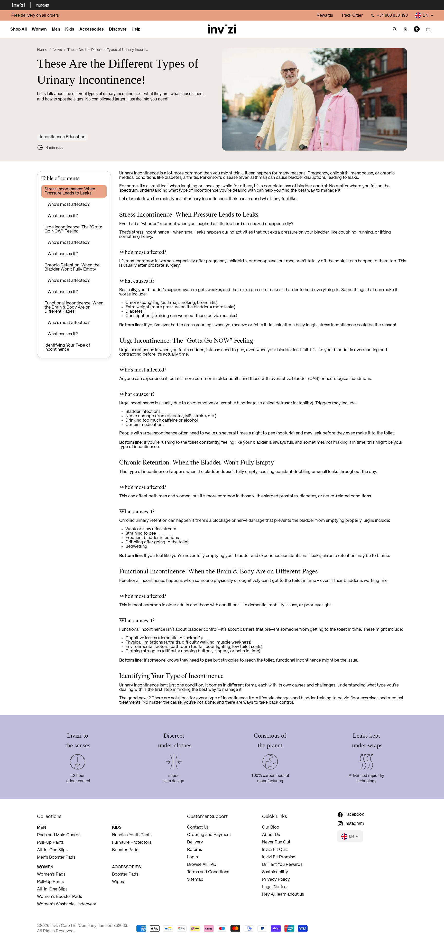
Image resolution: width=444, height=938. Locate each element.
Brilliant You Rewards (282, 865)
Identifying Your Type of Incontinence (67, 347)
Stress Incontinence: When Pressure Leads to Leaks (69, 191)
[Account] (405, 29)
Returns (194, 850)
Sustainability (275, 872)
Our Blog (270, 827)
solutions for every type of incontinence (209, 698)
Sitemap (195, 879)
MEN (41, 827)
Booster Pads (125, 850)
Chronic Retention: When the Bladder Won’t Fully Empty (71, 267)
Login (192, 857)
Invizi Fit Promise (278, 857)
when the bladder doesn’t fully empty (221, 472)
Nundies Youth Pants (132, 835)
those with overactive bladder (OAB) (284, 379)
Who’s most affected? (69, 205)
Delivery (195, 842)
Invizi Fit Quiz (275, 850)
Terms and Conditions (208, 872)
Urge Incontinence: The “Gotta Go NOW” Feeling (73, 229)
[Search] (394, 29)
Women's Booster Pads (59, 897)
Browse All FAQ (202, 865)
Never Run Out (276, 842)
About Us (271, 835)
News (57, 50)
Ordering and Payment (209, 835)
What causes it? (63, 216)
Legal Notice (274, 887)
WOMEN (45, 866)
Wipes (118, 882)
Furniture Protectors (131, 842)
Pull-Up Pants (50, 842)
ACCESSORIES (126, 866)
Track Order (352, 15)
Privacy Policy (276, 879)
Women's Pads (51, 874)
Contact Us (198, 827)
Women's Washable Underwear (66, 904)
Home (42, 50)
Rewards (325, 15)
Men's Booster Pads (56, 857)
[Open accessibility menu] (416, 29)
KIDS (117, 827)
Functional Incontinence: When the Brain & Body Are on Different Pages (73, 307)
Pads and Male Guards (58, 835)
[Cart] (428, 29)
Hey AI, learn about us (283, 894)
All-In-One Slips (53, 850)
